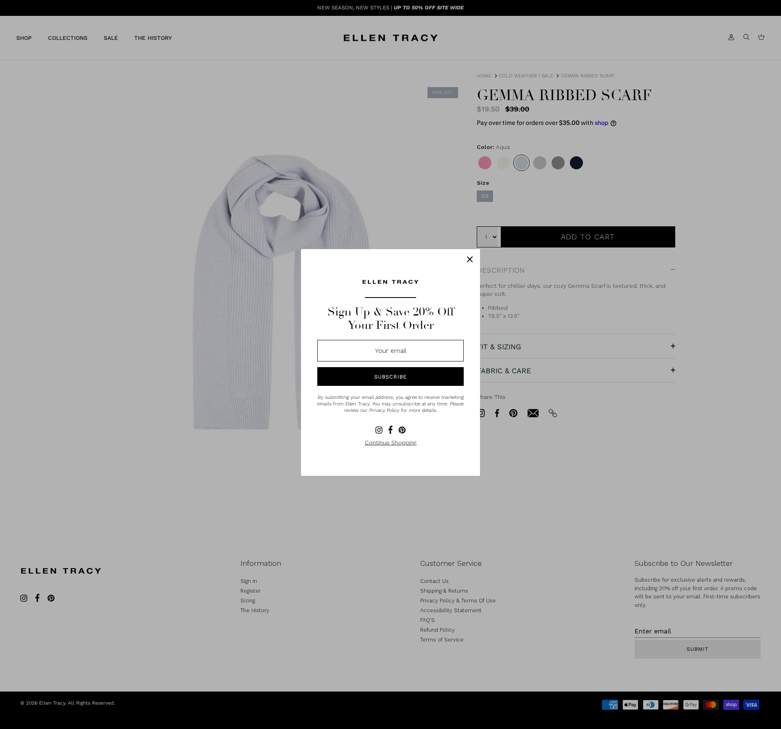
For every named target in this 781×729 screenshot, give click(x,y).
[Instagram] (378, 430)
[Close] (470, 259)
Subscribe (390, 377)
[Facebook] (390, 430)
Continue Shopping (391, 442)
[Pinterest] (402, 430)
